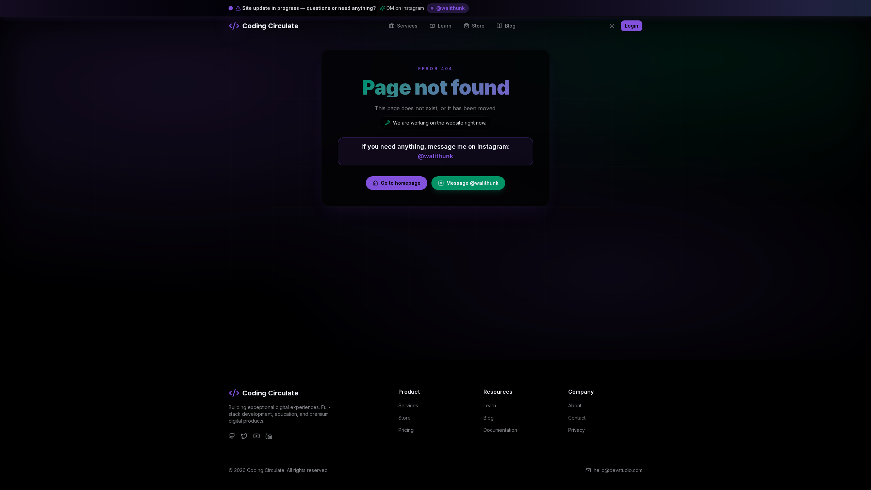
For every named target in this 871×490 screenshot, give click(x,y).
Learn (489, 405)
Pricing (406, 430)
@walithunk (450, 8)
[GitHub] (232, 435)
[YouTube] (256, 435)
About (574, 405)
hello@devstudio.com (618, 470)
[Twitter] (244, 435)
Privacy (576, 430)
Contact (577, 418)
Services (408, 405)
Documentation (500, 430)
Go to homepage (401, 183)
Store (404, 418)
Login (631, 26)
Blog (488, 418)
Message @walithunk (472, 183)
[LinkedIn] (268, 435)
